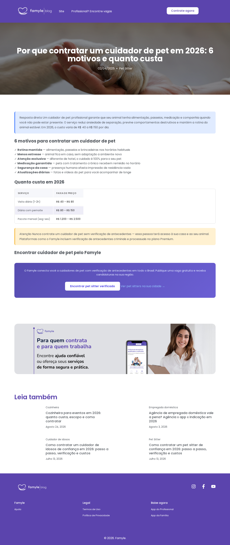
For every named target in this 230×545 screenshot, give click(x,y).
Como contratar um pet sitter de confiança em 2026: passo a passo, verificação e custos (178, 449)
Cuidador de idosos (58, 439)
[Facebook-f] (203, 486)
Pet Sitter (125, 68)
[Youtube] (213, 486)
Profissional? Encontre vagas (91, 11)
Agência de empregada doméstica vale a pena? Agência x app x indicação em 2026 (181, 417)
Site (61, 11)
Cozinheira (52, 407)
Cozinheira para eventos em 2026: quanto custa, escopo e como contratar (73, 417)
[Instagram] (193, 486)
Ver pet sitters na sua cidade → (143, 286)
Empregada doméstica (163, 407)
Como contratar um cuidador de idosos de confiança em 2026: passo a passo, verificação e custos (77, 449)
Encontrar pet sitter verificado (92, 286)
